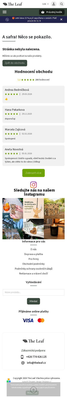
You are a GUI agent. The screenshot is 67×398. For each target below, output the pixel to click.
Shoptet (32, 381)
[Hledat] (62, 4)
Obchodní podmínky (33, 264)
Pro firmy (33, 259)
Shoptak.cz (46, 381)
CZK (44, 4)
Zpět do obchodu (15, 63)
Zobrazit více (33, 173)
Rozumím (32, 393)
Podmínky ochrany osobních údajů (33, 269)
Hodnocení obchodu (34, 72)
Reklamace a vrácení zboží (33, 273)
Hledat (33, 301)
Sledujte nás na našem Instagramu (34, 192)
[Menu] (4, 12)
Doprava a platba (33, 254)
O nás (34, 249)
